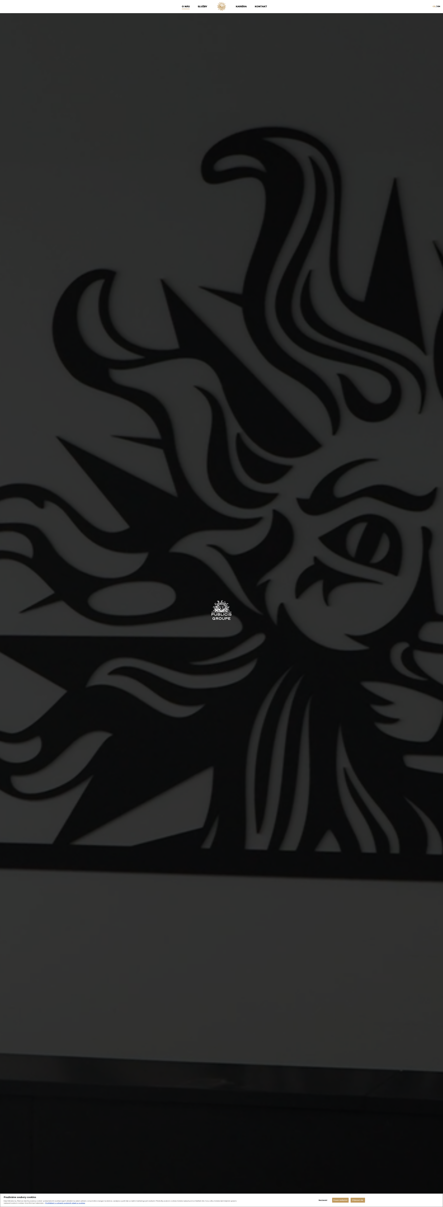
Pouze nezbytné (340, 1200)
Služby (202, 6)
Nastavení (323, 1200)
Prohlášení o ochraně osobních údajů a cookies (65, 1203)
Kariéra (241, 6)
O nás (186, 6)
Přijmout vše (357, 1200)
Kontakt (261, 6)
